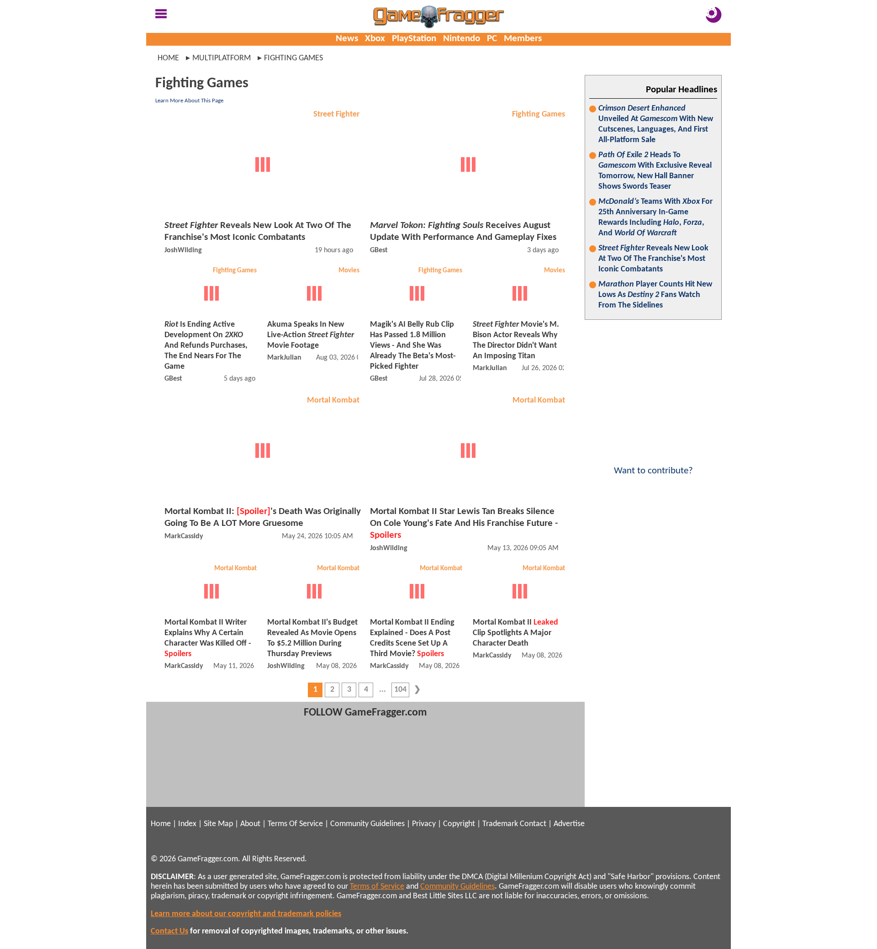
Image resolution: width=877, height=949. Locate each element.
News (347, 38)
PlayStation (414, 38)
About (250, 824)
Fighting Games (538, 114)
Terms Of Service (295, 824)
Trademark (500, 824)
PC (492, 38)
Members (523, 38)
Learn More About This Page (189, 101)
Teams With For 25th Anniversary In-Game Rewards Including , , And (655, 217)
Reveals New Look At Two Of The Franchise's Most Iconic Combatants (653, 259)
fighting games (293, 58)
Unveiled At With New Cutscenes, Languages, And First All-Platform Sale (655, 124)
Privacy (424, 824)
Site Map (218, 824)
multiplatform (221, 58)
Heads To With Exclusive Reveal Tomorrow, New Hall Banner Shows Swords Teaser (655, 171)
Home (168, 58)
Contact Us (169, 931)
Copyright (459, 824)
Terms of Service (377, 887)
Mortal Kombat (333, 400)
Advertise (569, 824)
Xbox (375, 38)
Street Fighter (336, 114)
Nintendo (461, 38)
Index (187, 824)
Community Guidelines (367, 824)
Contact (533, 824)
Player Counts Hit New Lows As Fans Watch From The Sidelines (655, 295)
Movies (348, 270)
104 (400, 689)
